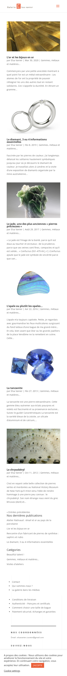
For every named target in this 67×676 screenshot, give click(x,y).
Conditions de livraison (24, 599)
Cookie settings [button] (12, 670)
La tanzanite (14, 388)
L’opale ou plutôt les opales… (25, 306)
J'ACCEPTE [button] (37, 665)
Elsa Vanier (16, 60)
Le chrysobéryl (16, 469)
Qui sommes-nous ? (22, 585)
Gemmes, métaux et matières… (23, 559)
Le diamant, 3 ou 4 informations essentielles (27, 141)
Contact (16, 581)
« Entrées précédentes (18, 512)
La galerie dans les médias (26, 589)
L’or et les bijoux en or (20, 57)
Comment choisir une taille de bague (31, 607)
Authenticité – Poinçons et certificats (31, 603)
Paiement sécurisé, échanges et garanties (34, 611)
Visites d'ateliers (15, 564)
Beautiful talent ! (15, 554)
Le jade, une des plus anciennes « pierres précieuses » (32, 225)
